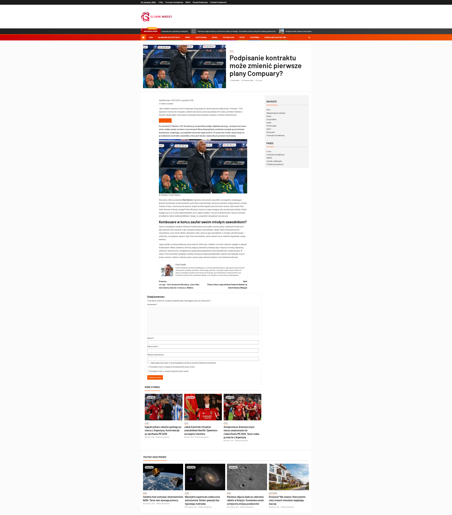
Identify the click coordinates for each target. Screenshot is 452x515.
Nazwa (150, 338)
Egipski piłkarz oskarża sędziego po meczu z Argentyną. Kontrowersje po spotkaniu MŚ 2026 (163, 430)
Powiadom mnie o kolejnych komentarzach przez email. (172, 367)
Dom (151, 37)
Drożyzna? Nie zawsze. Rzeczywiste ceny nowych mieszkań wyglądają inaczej (283, 31)
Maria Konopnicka (163, 437)
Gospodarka (201, 37)
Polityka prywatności (218, 2)
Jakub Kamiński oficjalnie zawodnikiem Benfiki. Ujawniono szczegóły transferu (200, 430)
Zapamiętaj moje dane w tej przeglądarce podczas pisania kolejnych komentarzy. (183, 363)
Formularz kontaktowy (174, 2)
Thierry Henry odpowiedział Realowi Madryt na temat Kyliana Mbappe (227, 284)
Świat (187, 37)
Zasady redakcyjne (200, 2)
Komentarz (152, 304)
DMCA (187, 2)
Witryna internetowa (155, 355)
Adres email (152, 346)
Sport (242, 37)
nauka (214, 37)
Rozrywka (254, 37)
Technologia (228, 37)
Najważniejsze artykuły (169, 37)
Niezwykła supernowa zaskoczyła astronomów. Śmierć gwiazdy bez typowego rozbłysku (202, 500)
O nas (161, 2)
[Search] (309, 37)
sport (232, 51)
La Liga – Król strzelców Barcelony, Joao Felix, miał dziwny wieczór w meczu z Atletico (179, 284)
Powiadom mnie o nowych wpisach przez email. (169, 371)
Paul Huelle (236, 80)
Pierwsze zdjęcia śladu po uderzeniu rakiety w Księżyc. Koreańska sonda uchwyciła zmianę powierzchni (205, 31)
